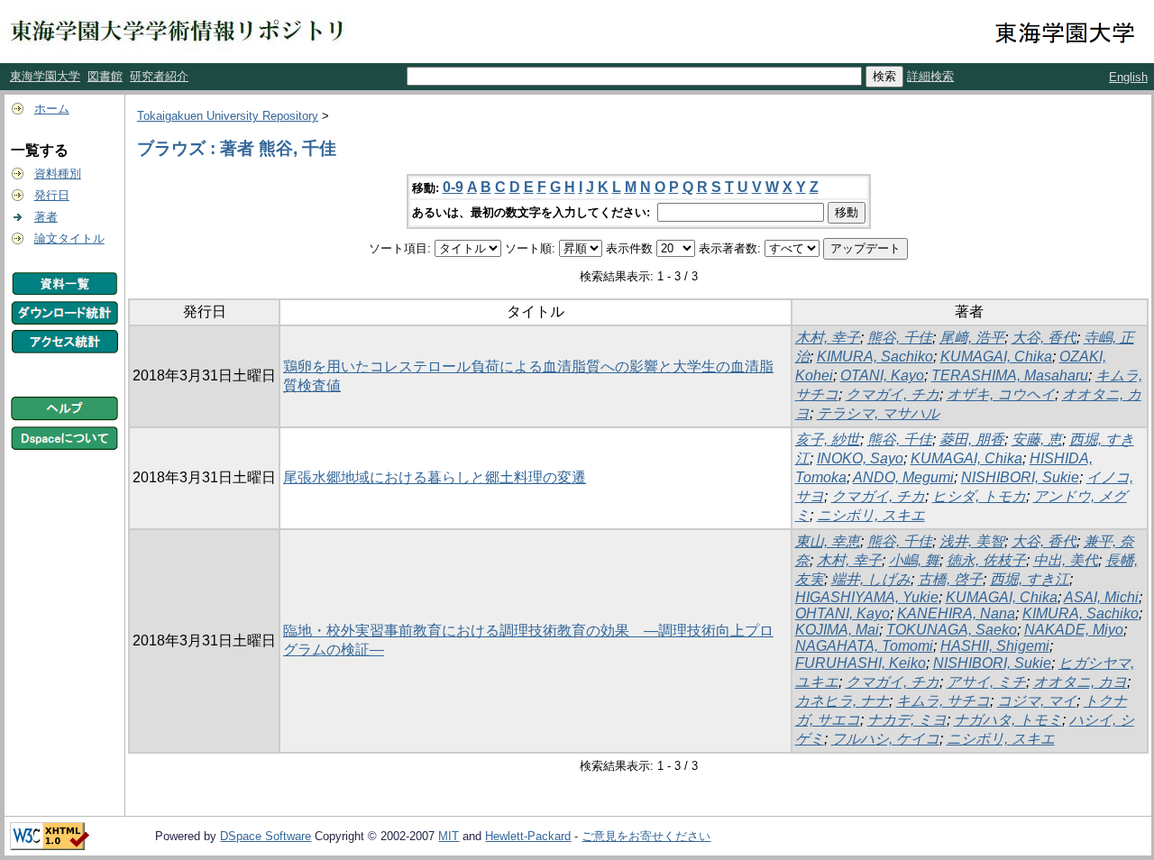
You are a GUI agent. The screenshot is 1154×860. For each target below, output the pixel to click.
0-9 (453, 187)
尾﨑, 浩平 (971, 337)
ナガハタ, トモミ (1008, 719)
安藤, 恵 (1037, 439)
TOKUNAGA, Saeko (951, 629)
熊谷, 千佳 (899, 337)
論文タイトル (69, 238)
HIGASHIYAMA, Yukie (867, 597)
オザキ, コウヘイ (1001, 394)
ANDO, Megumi (903, 477)
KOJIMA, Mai (837, 629)
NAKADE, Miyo (1073, 629)
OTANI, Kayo (882, 375)
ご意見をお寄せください (646, 836)
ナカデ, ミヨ (907, 719)
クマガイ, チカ (892, 394)
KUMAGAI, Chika (996, 356)
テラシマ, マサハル (878, 413)
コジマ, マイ (1036, 701)
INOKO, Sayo (860, 458)
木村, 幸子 (827, 337)
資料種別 (57, 173)
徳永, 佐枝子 (986, 560)
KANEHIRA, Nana (956, 613)
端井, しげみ (871, 579)
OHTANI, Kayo (842, 613)
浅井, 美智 (971, 541)
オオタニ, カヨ (1080, 682)
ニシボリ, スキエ (871, 515)
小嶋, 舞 (914, 560)
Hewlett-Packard (528, 836)
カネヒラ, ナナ (842, 701)
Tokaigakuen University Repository (227, 116)
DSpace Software (265, 836)
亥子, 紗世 (827, 439)
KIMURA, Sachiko (875, 356)
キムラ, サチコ (943, 701)
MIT (448, 836)
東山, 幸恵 (827, 541)
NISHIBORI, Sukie (1020, 477)
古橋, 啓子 (950, 579)
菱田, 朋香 (971, 439)
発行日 (51, 195)
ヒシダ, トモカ (979, 496)
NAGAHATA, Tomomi (864, 646)
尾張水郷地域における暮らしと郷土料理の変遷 (434, 477)
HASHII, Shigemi (994, 646)
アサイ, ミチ (986, 682)
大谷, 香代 (1044, 337)
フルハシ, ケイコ (885, 738)
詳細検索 (930, 76)
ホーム (51, 108)
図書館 (105, 76)
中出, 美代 (1065, 560)
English (1128, 77)
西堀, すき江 (1029, 579)
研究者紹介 (159, 76)
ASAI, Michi (1101, 597)
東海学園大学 (45, 76)
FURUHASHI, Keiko (860, 663)
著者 (46, 217)
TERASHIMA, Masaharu (1009, 375)
